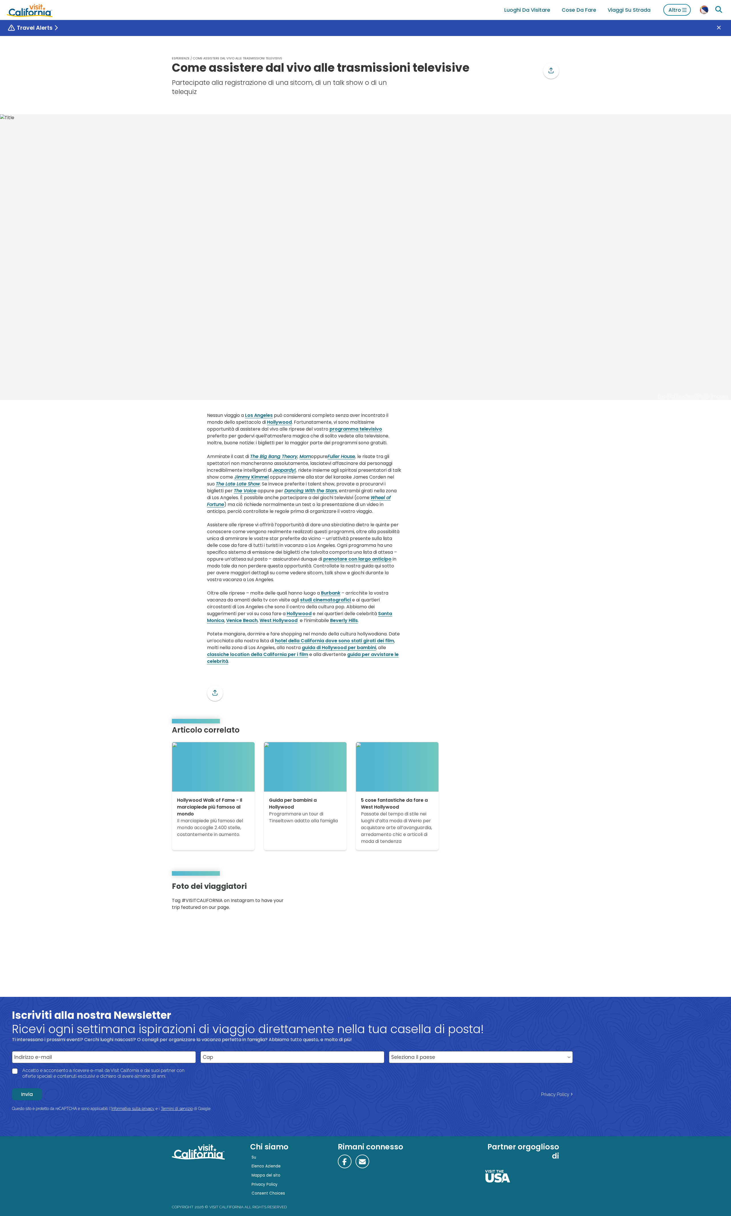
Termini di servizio (177, 1108)
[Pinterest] (542, 898)
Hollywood (279, 422)
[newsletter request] (362, 1161)
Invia (27, 1094)
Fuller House (341, 456)
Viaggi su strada (629, 9)
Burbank (330, 593)
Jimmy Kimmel (251, 477)
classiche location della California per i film (257, 654)
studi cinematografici (325, 600)
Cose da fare (579, 9)
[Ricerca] (718, 9)
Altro (674, 9)
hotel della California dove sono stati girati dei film (334, 640)
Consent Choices (268, 1193)
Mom (305, 456)
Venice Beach (242, 620)
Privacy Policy (555, 1094)
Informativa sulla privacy (132, 1108)
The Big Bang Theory (273, 456)
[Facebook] (345, 1161)
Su (254, 1157)
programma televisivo (356, 429)
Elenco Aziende (266, 1166)
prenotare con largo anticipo (357, 559)
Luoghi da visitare (527, 9)
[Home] (30, 10)
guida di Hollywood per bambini (339, 647)
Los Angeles (259, 415)
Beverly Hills (344, 620)
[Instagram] (534, 898)
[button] (551, 71)
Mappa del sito (266, 1175)
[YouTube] (550, 898)
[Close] (723, 28)
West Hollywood (279, 620)
